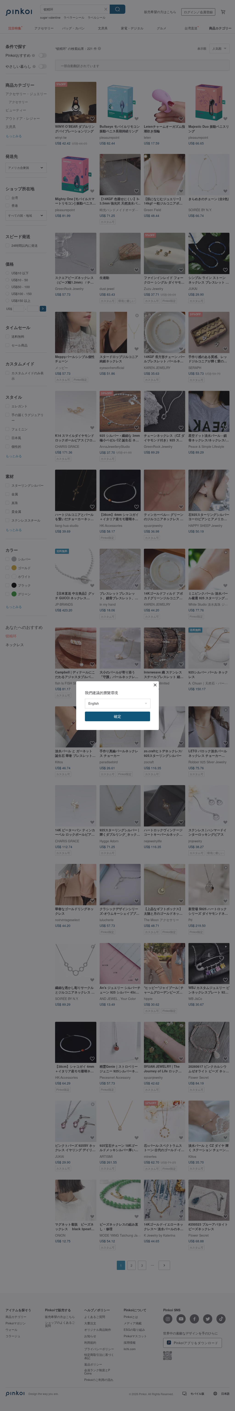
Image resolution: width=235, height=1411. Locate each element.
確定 (117, 716)
